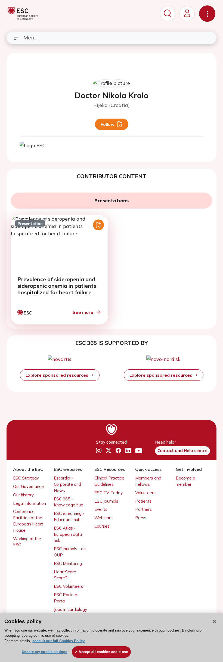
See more (83, 312)
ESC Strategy (26, 478)
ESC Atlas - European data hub (68, 534)
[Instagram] (98, 451)
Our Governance (28, 486)
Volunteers (145, 492)
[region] (111, 637)
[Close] (214, 621)
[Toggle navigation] (207, 13)
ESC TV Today (108, 492)
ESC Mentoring (68, 563)
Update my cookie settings (44, 652)
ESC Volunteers (68, 586)
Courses (102, 526)
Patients (143, 501)
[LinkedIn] (128, 451)
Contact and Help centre (182, 450)
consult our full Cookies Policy (58, 641)
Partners (143, 509)
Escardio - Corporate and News (67, 484)
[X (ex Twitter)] (108, 451)
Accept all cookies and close (103, 652)
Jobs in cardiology (70, 609)
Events (100, 509)
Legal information (29, 503)
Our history (23, 494)
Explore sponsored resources (57, 375)
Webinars (103, 517)
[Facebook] (118, 451)
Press (140, 517)
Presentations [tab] (111, 200)
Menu (30, 37)
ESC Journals (106, 501)
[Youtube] (138, 450)
